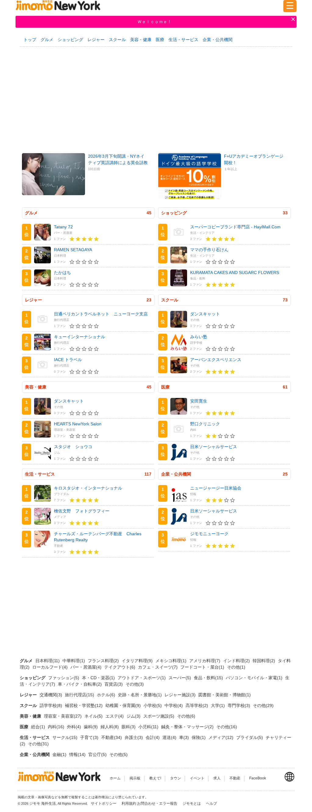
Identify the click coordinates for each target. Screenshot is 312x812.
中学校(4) (174, 705)
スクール (117, 39)
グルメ (47, 39)
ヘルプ (211, 803)
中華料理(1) (74, 660)
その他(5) (118, 754)
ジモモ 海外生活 (42, 803)
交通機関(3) (51, 694)
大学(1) (218, 705)
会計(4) (153, 737)
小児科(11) (149, 726)
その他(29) (263, 705)
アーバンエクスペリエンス (215, 359)
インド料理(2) (237, 660)
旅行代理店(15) (80, 694)
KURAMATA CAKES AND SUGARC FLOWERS (234, 272)
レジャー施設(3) (181, 694)
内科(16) (57, 726)
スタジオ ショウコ (73, 446)
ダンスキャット (205, 313)
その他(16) (226, 726)
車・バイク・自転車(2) (80, 684)
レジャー (96, 39)
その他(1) (236, 667)
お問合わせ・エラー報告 (157, 803)
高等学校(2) (197, 705)
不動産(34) (112, 737)
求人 (217, 778)
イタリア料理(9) (138, 660)
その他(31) (38, 743)
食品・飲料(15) (209, 677)
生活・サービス (183, 39)
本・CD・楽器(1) (99, 677)
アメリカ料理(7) (205, 660)
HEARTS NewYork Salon (77, 423)
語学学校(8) (51, 705)
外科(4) (74, 726)
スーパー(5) (180, 677)
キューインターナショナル (79, 336)
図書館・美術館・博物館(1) (224, 694)
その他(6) (186, 716)
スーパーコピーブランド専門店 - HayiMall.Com (235, 226)
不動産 (234, 778)
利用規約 (129, 803)
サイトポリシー (104, 803)
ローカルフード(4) (50, 667)
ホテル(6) (106, 694)
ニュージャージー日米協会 (215, 488)
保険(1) (199, 737)
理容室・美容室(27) (63, 716)
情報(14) (78, 754)
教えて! (155, 778)
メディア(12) (221, 737)
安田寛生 (198, 401)
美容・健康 (140, 39)
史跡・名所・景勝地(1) (140, 694)
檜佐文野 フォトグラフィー (81, 510)
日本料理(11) (48, 660)
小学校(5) (153, 705)
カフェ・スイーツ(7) (158, 667)
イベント (197, 778)
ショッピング (70, 39)
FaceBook (257, 778)
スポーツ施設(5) (159, 716)
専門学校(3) (239, 705)
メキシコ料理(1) (171, 660)
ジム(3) (134, 716)
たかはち (62, 272)
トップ (29, 39)
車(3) (184, 737)
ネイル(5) (94, 716)
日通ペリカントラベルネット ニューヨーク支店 (101, 313)
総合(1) (38, 726)
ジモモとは (192, 803)
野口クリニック (205, 423)
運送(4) (170, 737)
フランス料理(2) (104, 660)
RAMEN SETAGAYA (73, 249)
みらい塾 (198, 336)
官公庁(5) (98, 754)
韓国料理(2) (264, 660)
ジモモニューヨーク (209, 533)
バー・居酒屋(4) (86, 667)
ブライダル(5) (250, 737)
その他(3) (135, 684)
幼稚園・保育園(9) (123, 705)
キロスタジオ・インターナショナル (88, 488)
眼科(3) (129, 726)
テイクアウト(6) (120, 667)
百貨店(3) (114, 684)
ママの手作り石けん (209, 249)
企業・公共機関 (217, 39)
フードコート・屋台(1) (202, 667)
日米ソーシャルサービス (213, 446)
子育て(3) (90, 737)
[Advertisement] (156, 96)
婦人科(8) (110, 726)
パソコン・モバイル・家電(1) (255, 677)
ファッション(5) (64, 677)
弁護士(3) (134, 737)
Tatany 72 (63, 226)
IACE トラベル (68, 359)
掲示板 (134, 778)
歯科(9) (91, 726)
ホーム (115, 778)
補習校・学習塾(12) (84, 705)
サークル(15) (65, 737)
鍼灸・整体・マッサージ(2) (188, 726)
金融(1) (60, 754)
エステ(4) (115, 716)
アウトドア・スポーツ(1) (142, 677)
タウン (175, 778)
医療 (160, 39)
